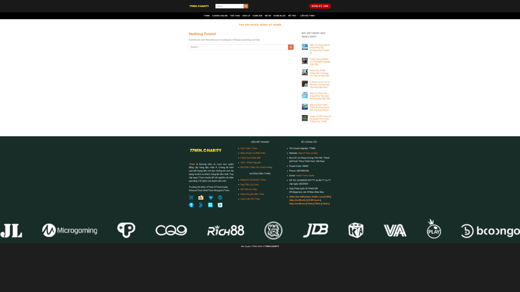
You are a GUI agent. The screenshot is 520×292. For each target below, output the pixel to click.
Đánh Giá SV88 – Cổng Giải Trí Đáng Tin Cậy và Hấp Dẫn (319, 73)
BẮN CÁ (246, 16)
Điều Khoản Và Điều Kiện (252, 153)
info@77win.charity (305, 175)
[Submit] (246, 6)
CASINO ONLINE (220, 16)
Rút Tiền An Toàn (248, 189)
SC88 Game (314, 200)
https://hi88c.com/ (315, 197)
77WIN (207, 16)
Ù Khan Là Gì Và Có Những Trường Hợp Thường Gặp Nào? (319, 84)
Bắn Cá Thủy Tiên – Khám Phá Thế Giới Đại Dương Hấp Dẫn (320, 96)
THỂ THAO (235, 16)
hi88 (327, 197)
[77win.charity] (200, 6)
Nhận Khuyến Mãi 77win (252, 194)
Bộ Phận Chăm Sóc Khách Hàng (256, 167)
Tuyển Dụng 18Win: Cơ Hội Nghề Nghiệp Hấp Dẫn (320, 61)
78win (310, 204)
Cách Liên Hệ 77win (250, 199)
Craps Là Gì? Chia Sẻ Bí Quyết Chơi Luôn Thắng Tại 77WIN (320, 119)
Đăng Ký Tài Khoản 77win (253, 180)
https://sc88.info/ (297, 200)
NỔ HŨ (268, 16)
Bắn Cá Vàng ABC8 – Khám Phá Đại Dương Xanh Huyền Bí (320, 49)
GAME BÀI (257, 16)
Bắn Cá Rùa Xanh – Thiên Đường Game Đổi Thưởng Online (319, 107)
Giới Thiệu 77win (248, 148)
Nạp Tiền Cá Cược (249, 184)
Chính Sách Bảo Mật (250, 158)
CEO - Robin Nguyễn (250, 162)
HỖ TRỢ (292, 16)
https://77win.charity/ (308, 153)
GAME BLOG (280, 16)
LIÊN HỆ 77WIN (307, 16)
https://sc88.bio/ (297, 204)
